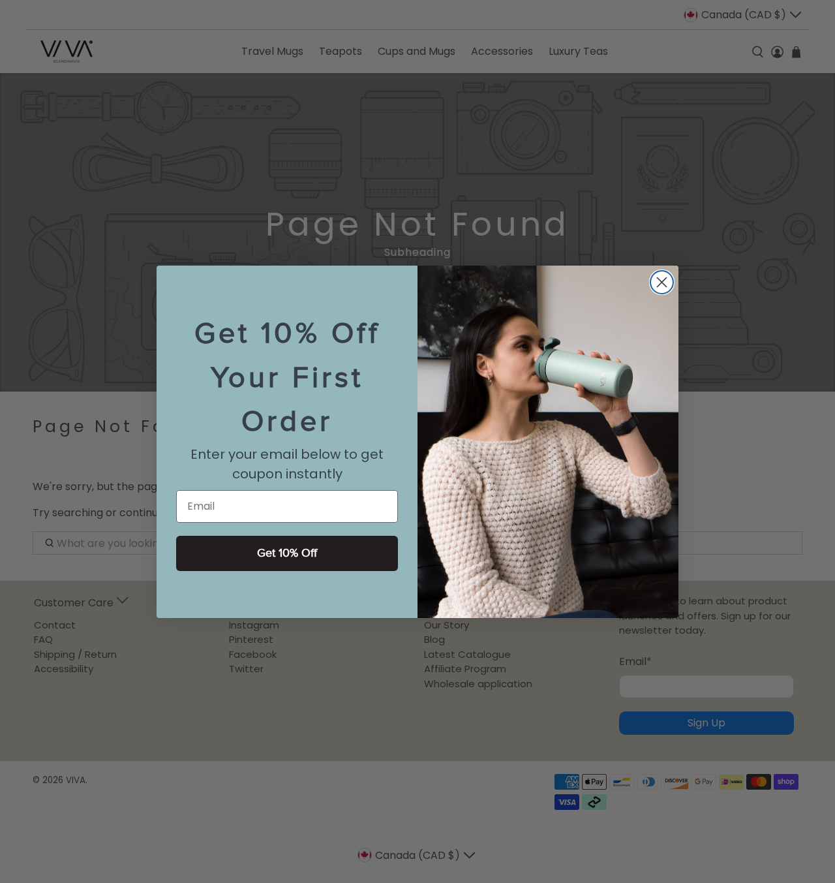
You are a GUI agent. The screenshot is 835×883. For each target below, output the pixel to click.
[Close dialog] (661, 282)
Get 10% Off (287, 553)
